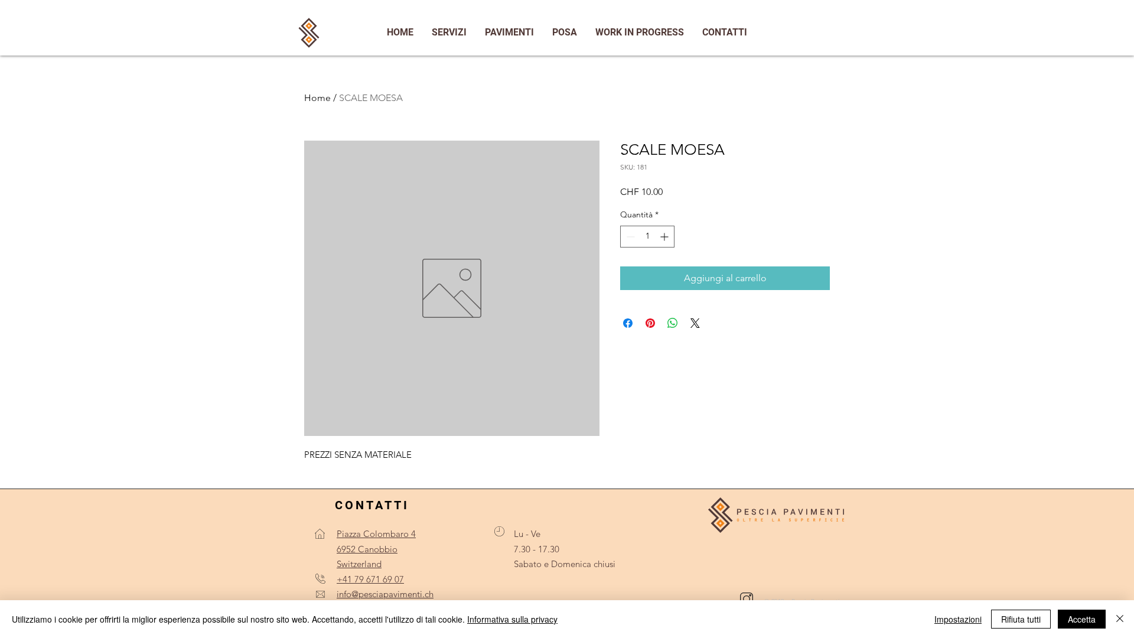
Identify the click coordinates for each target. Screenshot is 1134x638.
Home (317, 97)
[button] (724, 32)
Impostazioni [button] (958, 619)
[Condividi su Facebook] (628, 323)
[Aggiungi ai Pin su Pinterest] (650, 323)
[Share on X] (695, 323)
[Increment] (665, 236)
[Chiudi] (1120, 619)
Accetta (1082, 619)
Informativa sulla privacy (512, 619)
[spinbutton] (647, 236)
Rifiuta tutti (1021, 619)
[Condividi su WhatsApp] (673, 323)
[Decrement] (629, 236)
